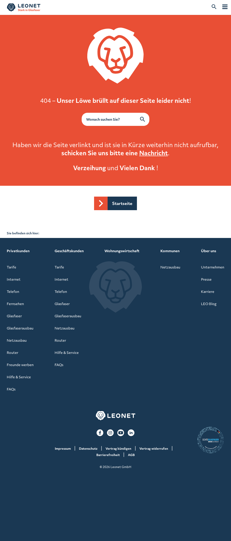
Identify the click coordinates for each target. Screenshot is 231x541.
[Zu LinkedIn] (131, 432)
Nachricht (153, 153)
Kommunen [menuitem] (170, 250)
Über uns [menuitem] (208, 250)
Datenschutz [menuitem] (88, 448)
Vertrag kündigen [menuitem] (118, 448)
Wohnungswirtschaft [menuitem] (121, 250)
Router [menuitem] (12, 352)
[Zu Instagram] (110, 432)
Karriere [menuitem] (207, 291)
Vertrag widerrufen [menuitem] (153, 448)
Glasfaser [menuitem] (14, 315)
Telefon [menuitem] (13, 291)
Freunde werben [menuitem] (20, 364)
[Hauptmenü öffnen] (225, 7)
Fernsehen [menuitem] (15, 303)
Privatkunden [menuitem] (18, 250)
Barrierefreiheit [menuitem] (108, 455)
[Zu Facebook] (100, 432)
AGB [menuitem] (131, 455)
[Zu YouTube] (120, 432)
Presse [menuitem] (206, 279)
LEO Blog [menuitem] (208, 303)
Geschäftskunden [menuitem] (69, 250)
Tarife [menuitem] (11, 267)
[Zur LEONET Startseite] (24, 7)
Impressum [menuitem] (63, 448)
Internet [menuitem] (14, 279)
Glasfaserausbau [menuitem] (20, 328)
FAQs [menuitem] (11, 389)
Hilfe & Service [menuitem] (19, 376)
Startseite (122, 203)
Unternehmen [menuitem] (212, 267)
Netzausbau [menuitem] (17, 340)
